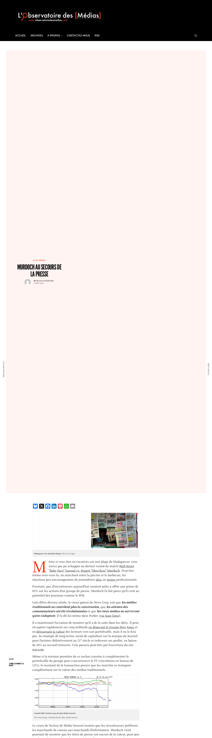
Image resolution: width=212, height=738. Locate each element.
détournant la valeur (50, 631)
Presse (42, 260)
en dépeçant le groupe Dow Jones (111, 627)
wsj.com (38, 649)
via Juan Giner (109, 615)
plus (99, 579)
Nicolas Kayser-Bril (45, 281)
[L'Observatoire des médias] (59, 16)
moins (111, 579)
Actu (35, 260)
